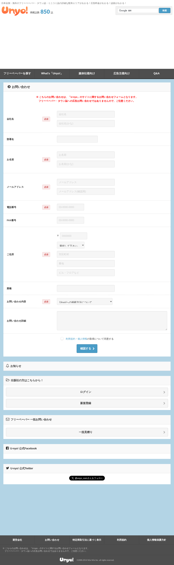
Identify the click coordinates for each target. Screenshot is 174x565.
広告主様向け (122, 73)
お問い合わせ (52, 539)
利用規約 (70, 338)
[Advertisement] (87, 43)
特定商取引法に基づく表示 (87, 539)
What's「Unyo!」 (52, 73)
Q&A (157, 73)
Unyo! (15, 11)
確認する (85, 348)
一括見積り (85, 432)
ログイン (85, 392)
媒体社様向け (87, 73)
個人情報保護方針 (156, 539)
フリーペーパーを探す (17, 73)
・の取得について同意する (90, 338)
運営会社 (17, 539)
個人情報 (82, 338)
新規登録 (85, 403)
